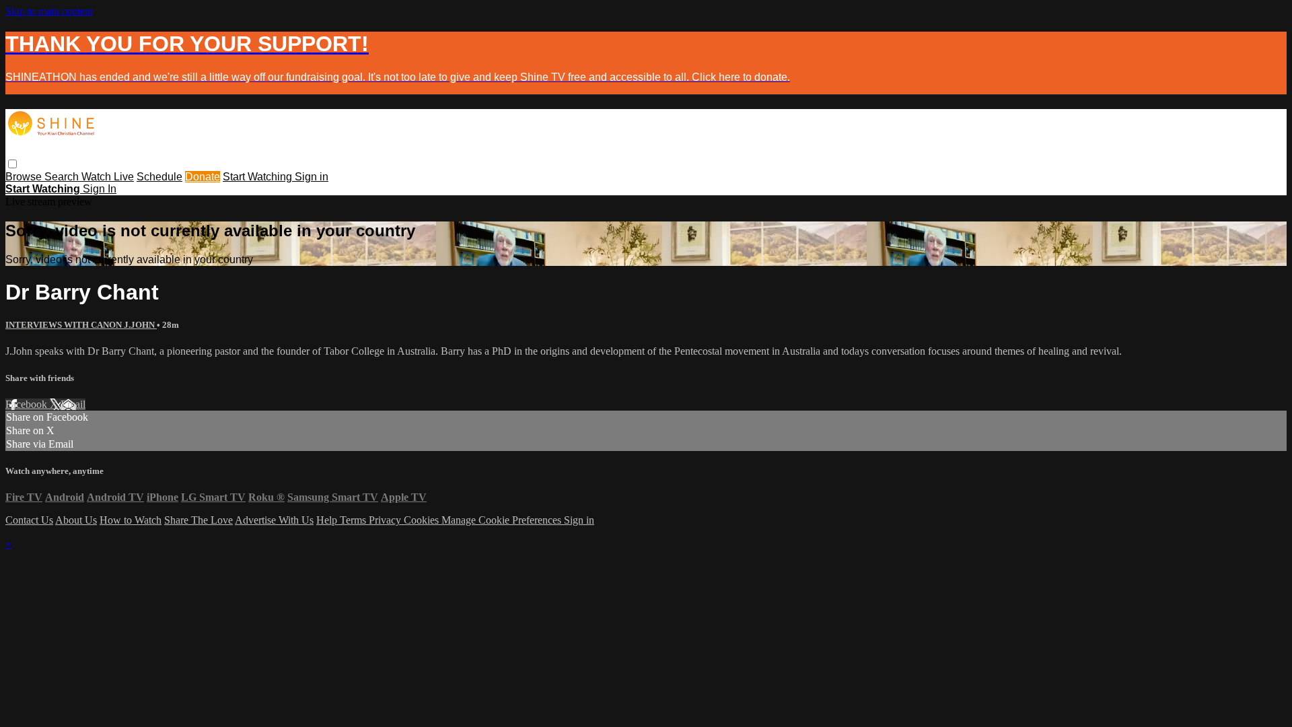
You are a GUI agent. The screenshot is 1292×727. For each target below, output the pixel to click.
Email (73, 404)
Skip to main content (49, 11)
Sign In (99, 189)
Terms (354, 520)
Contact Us (29, 520)
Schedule (159, 176)
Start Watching (259, 176)
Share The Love (198, 520)
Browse (24, 176)
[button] (12, 164)
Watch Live (107, 176)
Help (328, 520)
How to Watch (131, 520)
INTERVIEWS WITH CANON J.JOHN (81, 325)
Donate (202, 176)
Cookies (422, 520)
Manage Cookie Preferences (502, 520)
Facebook (27, 404)
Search (62, 176)
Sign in (311, 176)
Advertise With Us (274, 520)
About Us (76, 520)
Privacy (386, 520)
